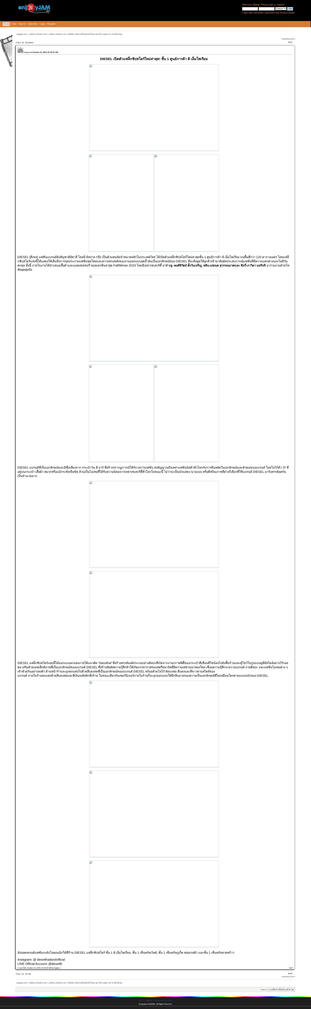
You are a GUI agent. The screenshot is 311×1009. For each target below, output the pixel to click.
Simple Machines (165, 1000)
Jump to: (264, 989)
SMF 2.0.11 (143, 1000)
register (280, 4)
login (271, 4)
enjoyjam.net (145, 1004)
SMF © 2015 (153, 1000)
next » (292, 39)
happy (26, 52)
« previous (286, 39)
